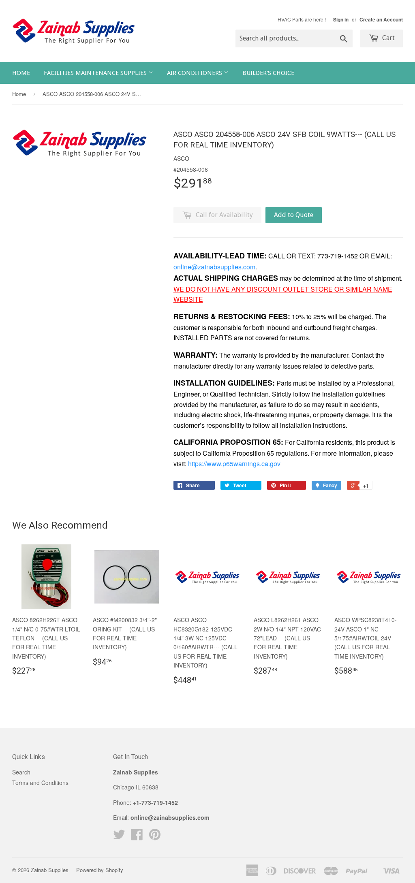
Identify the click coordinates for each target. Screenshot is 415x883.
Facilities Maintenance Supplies (96, 73)
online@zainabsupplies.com (214, 266)
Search (21, 772)
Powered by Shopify (99, 870)
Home (21, 73)
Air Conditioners (195, 73)
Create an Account (381, 19)
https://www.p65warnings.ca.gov (234, 463)
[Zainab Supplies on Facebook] (137, 837)
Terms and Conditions (40, 782)
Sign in (341, 19)
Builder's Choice (268, 73)
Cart (388, 38)
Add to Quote (293, 215)
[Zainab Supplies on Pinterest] (155, 837)
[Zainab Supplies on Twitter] (119, 837)
